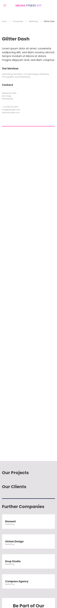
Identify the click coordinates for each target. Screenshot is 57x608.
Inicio (4, 21)
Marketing (33, 21)
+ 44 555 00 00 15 (10, 107)
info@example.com (11, 109)
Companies (17, 21)
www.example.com (11, 112)
